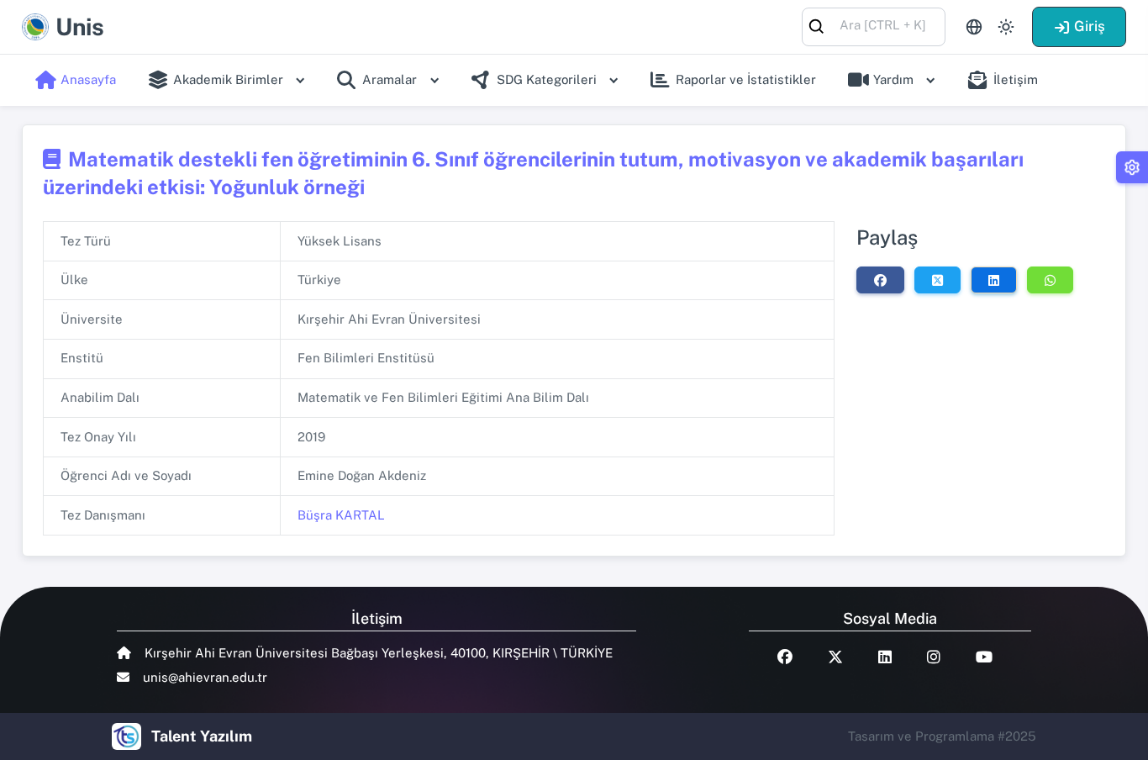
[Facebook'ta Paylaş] (880, 280)
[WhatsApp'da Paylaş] (1050, 280)
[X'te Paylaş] (937, 280)
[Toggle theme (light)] (1006, 27)
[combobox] (874, 25)
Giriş (1089, 26)
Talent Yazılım (201, 736)
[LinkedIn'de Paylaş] (994, 280)
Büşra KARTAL (341, 515)
